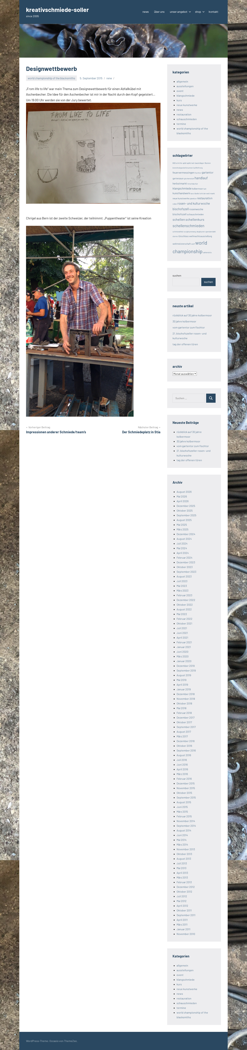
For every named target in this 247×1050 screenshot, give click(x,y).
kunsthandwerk (181, 193)
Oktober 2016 (184, 745)
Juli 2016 (182, 759)
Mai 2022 (182, 614)
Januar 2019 (184, 689)
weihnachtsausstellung (200, 236)
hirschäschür (193, 184)
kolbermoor (197, 188)
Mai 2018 (181, 708)
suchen (177, 275)
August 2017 (184, 731)
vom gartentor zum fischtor (189, 327)
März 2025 (182, 529)
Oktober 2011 (184, 910)
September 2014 (186, 825)
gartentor (207, 172)
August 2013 (184, 858)
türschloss (183, 236)
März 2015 (182, 811)
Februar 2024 (184, 557)
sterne (175, 236)
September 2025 (186, 515)
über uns (159, 11)
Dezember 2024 (186, 534)
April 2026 (183, 501)
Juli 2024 (182, 543)
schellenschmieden (188, 225)
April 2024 (183, 552)
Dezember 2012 (186, 886)
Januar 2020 (184, 661)
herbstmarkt (180, 183)
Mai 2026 (182, 496)
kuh (204, 189)
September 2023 (186, 571)
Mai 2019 (181, 679)
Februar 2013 (184, 882)
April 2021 (182, 637)
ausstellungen (185, 86)
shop (198, 11)
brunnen (189, 168)
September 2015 (186, 797)
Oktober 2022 (185, 604)
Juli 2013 (182, 863)
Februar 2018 (184, 712)
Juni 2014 (182, 835)
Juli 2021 (182, 628)
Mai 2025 (182, 524)
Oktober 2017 (184, 722)
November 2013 (186, 849)
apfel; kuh (190, 163)
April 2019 (182, 684)
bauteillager (199, 163)
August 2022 (184, 609)
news (145, 11)
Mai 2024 (182, 548)
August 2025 (184, 519)
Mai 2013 (181, 868)
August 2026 (184, 491)
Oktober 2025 (185, 510)
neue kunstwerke (187, 105)
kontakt (213, 11)
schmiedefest (178, 231)
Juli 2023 (182, 581)
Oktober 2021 (184, 623)
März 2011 (182, 924)
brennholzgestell (179, 168)
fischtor (198, 173)
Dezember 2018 (186, 694)
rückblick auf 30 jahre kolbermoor (192, 315)
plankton (193, 198)
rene (109, 78)
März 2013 (182, 877)
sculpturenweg (190, 231)
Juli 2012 (182, 896)
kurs (179, 100)
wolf (193, 244)
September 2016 (186, 750)
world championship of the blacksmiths (51, 78)
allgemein (182, 81)
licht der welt (204, 193)
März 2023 (182, 590)
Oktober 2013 (184, 853)
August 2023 (184, 576)
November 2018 (186, 698)
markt (212, 193)
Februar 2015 (184, 816)
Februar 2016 (184, 778)
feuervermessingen (183, 172)
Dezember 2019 (186, 665)
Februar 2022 (184, 618)
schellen (179, 219)
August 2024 (184, 538)
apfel (185, 163)
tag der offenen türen (185, 344)
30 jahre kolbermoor (184, 321)
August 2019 (184, 675)
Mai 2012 (182, 900)
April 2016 (182, 769)
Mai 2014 (182, 839)
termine (181, 123)
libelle (196, 193)
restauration (184, 114)
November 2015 (186, 788)
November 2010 (186, 933)
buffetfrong (198, 168)
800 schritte (177, 163)
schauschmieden (187, 119)
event (180, 90)
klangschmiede (186, 95)
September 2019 (186, 670)
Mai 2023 (182, 585)
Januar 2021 (184, 646)
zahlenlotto (207, 252)
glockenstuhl (189, 178)
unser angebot (178, 11)
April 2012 (182, 905)
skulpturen (200, 231)
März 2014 (182, 844)
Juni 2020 (182, 651)
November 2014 (186, 821)
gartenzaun (178, 178)
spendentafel (210, 231)
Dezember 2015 (186, 783)
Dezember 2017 (186, 717)
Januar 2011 (183, 929)
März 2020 (183, 656)
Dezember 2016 (186, 741)
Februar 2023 (184, 595)
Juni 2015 (182, 806)
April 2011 (182, 919)
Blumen (208, 163)
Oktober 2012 (184, 891)
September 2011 (186, 915)
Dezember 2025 (186, 505)
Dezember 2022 (186, 599)
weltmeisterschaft (182, 243)
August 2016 (184, 755)
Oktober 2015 (184, 792)
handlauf (201, 178)
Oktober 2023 (185, 567)
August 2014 (184, 830)
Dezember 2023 (186, 562)
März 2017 (182, 736)
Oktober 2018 (184, 703)
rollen (175, 204)
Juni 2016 (182, 764)
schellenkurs (195, 219)
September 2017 (186, 726)
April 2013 (182, 872)
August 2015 (184, 802)
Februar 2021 (184, 642)
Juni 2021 (182, 632)
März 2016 (182, 773)
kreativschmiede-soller (57, 9)
